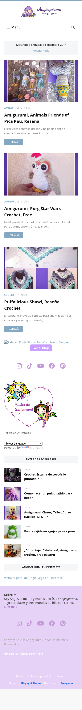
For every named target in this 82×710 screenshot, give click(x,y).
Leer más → (12, 607)
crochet (10, 295)
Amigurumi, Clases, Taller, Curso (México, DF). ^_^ (47, 514)
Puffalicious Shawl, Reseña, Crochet (32, 305)
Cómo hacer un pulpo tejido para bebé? (48, 495)
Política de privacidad (40, 676)
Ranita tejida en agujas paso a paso (49, 531)
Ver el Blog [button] (41, 348)
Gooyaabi (67, 683)
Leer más (13, 141)
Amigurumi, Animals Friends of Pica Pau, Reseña (36, 118)
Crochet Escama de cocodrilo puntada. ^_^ (45, 476)
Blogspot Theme (31, 683)
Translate (36, 448)
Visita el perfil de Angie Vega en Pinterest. (33, 578)
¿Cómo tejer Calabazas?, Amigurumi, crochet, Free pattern (50, 552)
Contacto (62, 676)
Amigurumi (12, 108)
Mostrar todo (41, 50)
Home (19, 676)
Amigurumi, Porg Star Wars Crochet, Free (32, 212)
